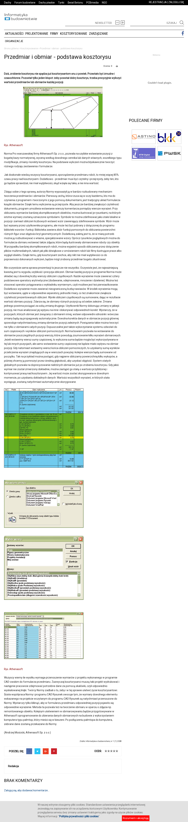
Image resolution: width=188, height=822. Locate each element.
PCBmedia (92, 2)
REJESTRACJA (158, 2)
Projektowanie (36, 33)
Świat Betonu (75, 2)
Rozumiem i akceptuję (136, 818)
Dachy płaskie (47, 2)
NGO (104, 2)
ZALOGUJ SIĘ (176, 2)
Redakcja (13, 766)
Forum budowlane (25, 2)
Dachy (7, 2)
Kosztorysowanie (73, 33)
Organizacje (14, 41)
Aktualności (14, 33)
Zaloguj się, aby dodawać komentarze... (26, 790)
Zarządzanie (98, 33)
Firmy (54, 33)
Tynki (61, 2)
